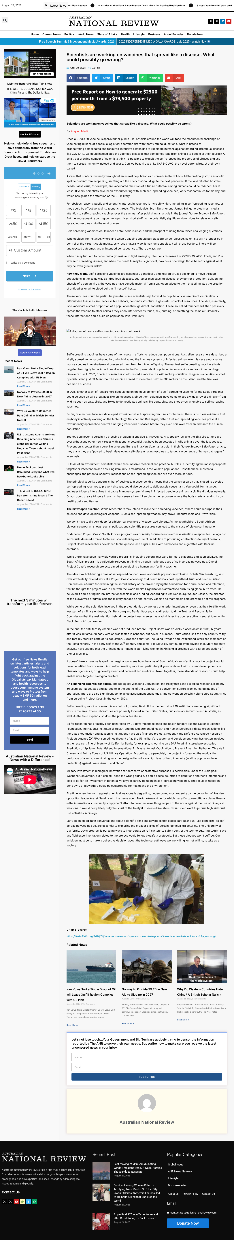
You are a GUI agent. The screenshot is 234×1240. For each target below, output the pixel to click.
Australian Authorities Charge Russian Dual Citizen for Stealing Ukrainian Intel (106, 5)
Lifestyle (139, 34)
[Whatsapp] (34, 1201)
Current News (51, 34)
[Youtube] (16, 1201)
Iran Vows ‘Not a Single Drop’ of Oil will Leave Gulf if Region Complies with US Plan (36, 373)
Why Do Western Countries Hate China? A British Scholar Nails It (35, 415)
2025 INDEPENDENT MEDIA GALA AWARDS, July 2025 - (163, 41)
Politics (69, 34)
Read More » (23, 386)
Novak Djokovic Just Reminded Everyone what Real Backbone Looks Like (36, 472)
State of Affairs (107, 34)
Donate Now (195, 34)
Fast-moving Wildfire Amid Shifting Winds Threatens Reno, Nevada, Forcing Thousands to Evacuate (138, 1167)
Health (125, 34)
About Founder (173, 34)
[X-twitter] (210, 21)
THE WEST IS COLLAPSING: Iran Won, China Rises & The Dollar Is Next (35, 495)
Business (154, 34)
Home (35, 34)
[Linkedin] (222, 21)
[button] (5, 20)
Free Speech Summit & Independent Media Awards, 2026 (76, 41)
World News (86, 34)
